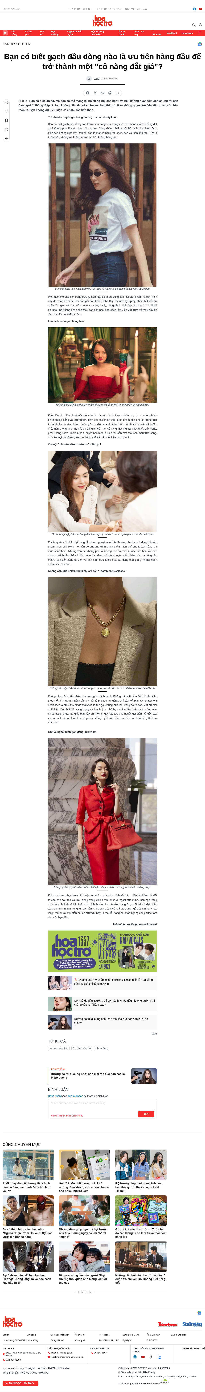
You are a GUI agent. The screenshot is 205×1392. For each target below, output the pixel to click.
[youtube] (200, 9)
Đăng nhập (54, 1096)
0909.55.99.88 (58, 1352)
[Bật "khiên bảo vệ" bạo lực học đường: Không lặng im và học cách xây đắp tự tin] (28, 1256)
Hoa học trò (13, 1321)
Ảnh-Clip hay (139, 33)
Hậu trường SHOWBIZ (97, 33)
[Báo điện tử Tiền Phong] (167, 1325)
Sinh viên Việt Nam (136, 9)
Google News (199, 44)
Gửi (146, 1114)
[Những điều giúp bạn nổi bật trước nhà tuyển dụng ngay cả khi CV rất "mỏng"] (84, 1210)
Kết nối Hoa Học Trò (109, 1340)
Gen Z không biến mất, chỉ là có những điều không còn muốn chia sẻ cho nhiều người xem (84, 1187)
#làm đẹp (101, 1048)
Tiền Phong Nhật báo (108, 9)
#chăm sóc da (82, 1048)
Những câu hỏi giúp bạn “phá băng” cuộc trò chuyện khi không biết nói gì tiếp (140, 1279)
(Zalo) (70, 1352)
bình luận (117, 93)
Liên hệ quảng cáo (59, 1348)
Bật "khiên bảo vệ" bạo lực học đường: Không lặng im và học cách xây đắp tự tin (27, 1279)
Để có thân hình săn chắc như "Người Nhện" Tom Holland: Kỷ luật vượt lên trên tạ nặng (27, 1233)
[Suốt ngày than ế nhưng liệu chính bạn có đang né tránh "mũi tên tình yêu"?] (28, 1165)
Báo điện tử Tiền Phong (103, 20)
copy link (102, 93)
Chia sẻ (6, 111)
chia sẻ (88, 93)
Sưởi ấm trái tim (131, 1334)
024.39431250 (13, 1359)
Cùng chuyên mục (22, 1144)
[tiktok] (152, 1357)
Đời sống (14, 33)
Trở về (6, 138)
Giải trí (42, 33)
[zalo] (161, 1357)
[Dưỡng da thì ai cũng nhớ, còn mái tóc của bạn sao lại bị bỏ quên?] (60, 1022)
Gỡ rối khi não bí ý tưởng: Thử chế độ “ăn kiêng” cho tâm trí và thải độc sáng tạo (140, 1233)
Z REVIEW (156, 33)
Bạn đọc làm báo (21, 1383)
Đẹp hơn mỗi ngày (74, 33)
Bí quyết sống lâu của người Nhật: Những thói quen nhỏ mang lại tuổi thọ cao (83, 1279)
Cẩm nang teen (17, 44)
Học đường (55, 33)
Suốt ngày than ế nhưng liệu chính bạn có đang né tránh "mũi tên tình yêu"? (26, 1187)
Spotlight (172, 33)
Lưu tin (6, 120)
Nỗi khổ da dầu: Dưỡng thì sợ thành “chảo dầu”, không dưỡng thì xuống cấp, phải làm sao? (114, 1002)
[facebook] (195, 9)
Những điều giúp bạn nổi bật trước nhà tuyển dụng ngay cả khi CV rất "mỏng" (83, 1233)
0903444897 (100, 1352)
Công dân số (57, 1340)
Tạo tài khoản (75, 1096)
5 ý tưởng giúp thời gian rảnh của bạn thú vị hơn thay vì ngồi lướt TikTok (138, 1187)
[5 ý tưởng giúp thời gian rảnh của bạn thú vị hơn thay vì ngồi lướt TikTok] (141, 1165)
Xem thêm (199, 32)
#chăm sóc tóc (58, 1048)
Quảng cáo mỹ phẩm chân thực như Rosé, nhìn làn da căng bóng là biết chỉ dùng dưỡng (113, 981)
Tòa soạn (8, 1348)
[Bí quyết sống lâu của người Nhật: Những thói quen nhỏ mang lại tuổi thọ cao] (84, 1256)
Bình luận (6, 129)
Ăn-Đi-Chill (122, 33)
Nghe (6, 102)
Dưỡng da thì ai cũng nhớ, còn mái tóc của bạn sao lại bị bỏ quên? (111, 1021)
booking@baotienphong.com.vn (67, 1357)
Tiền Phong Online (79, 9)
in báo (110, 93)
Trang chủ (5, 32)
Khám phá (28, 33)
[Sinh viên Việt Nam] (192, 1325)
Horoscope (187, 33)
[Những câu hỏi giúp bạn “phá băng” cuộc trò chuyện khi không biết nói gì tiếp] (141, 1256)
